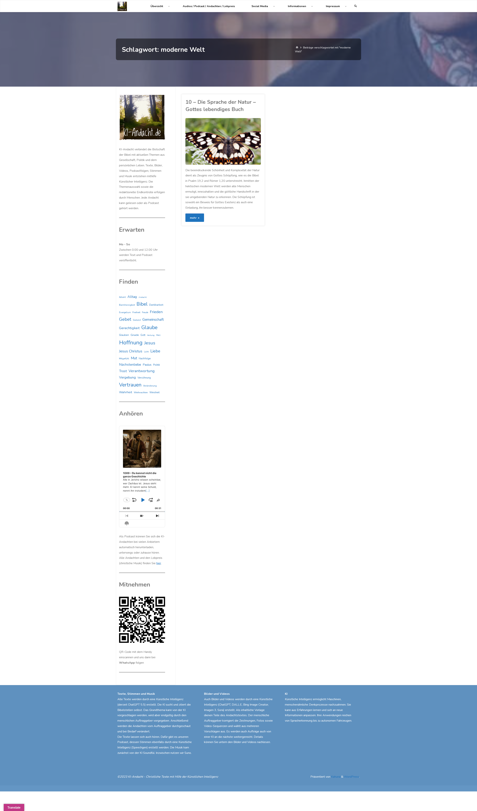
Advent (122, 297)
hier (158, 563)
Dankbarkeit (156, 305)
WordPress (351, 777)
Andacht (143, 297)
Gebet (125, 319)
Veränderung (150, 385)
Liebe (155, 351)
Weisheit (154, 392)
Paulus (147, 365)
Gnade (135, 335)
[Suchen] (355, 6)
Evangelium (125, 312)
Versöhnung (144, 377)
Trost (123, 371)
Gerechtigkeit (129, 328)
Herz (158, 335)
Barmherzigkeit (127, 304)
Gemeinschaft (153, 319)
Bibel (142, 304)
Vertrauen (130, 384)
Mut (134, 358)
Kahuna (335, 777)
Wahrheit (125, 392)
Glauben (124, 335)
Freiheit (136, 312)
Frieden (156, 311)
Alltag (132, 296)
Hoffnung (131, 342)
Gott (142, 335)
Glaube (149, 327)
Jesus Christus (130, 351)
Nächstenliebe (130, 364)
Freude (145, 312)
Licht (146, 351)
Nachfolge (145, 358)
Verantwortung (142, 370)
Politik (156, 365)
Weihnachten (141, 392)
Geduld (137, 320)
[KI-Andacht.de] (122, 6)
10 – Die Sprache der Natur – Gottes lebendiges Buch (220, 106)
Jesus (149, 343)
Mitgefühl (124, 358)
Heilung (150, 335)
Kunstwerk (186, 160)
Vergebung (127, 377)
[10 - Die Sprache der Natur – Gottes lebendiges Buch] (242, 141)
